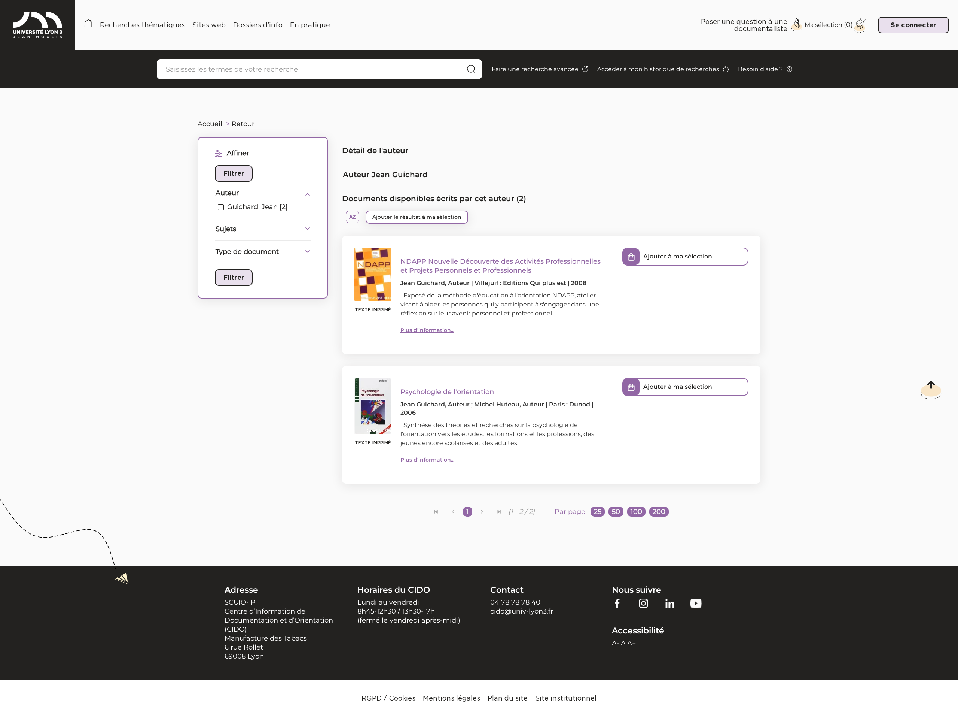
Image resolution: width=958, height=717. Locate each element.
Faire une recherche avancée (535, 69)
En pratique (310, 25)
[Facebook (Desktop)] (617, 603)
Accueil (88, 24)
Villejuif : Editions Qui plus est (520, 283)
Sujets (226, 229)
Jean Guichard (422, 283)
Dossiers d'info (258, 25)
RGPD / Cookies (388, 698)
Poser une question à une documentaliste (744, 24)
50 (616, 512)
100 (636, 512)
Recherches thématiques (142, 25)
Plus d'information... (427, 330)
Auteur (227, 193)
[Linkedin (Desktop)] (669, 603)
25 (597, 512)
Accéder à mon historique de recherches (658, 69)
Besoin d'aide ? (760, 69)
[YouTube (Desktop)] (696, 603)
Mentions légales (451, 698)
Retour (243, 124)
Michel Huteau (496, 404)
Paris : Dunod (569, 404)
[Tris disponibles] (352, 217)
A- (615, 643)
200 (659, 512)
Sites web (209, 25)
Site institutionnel (566, 698)
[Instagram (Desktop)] (643, 603)
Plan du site (508, 698)
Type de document (247, 252)
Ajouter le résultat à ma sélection (416, 217)
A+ (631, 643)
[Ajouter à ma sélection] (631, 256)
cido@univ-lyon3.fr (521, 611)
